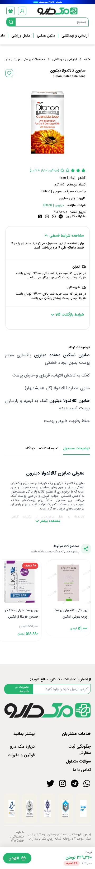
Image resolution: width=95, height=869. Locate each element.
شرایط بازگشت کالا (70, 314)
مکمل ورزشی (20, 35)
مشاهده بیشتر (50, 521)
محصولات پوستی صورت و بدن (24, 59)
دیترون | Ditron (53, 205)
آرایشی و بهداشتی (75, 35)
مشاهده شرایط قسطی (66, 235)
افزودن (13, 858)
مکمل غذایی (46, 35)
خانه (87, 59)
